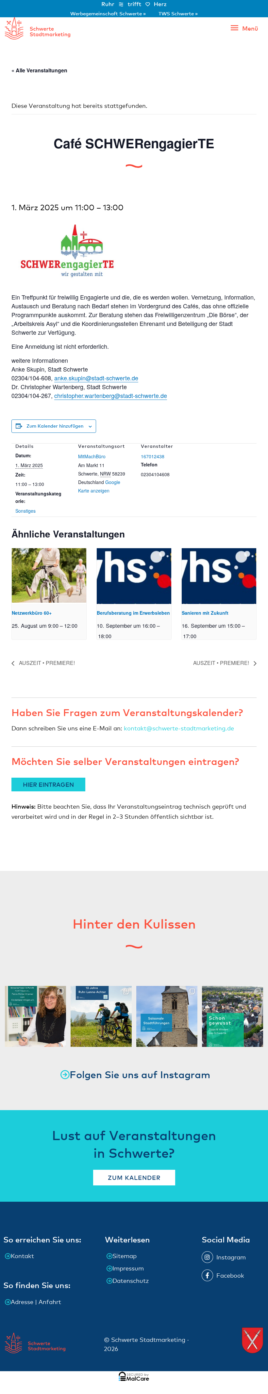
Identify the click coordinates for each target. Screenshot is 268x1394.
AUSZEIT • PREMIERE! (46, 663)
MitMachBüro (92, 456)
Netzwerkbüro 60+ (32, 612)
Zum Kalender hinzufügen (54, 426)
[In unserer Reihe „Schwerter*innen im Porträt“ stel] (35, 1016)
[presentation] (49, 576)
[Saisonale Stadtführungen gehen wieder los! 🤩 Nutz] (166, 1016)
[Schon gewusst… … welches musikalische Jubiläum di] (232, 1016)
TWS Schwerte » (178, 13)
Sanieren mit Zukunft (205, 612)
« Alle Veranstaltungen (39, 70)
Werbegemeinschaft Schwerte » (108, 13)
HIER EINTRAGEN (48, 784)
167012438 (152, 456)
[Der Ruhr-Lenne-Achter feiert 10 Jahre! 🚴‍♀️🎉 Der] (101, 1016)
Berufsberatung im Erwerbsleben (133, 612)
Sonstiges (25, 510)
